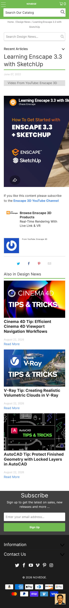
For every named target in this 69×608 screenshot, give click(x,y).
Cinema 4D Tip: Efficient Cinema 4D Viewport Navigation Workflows (27, 326)
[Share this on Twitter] (18, 263)
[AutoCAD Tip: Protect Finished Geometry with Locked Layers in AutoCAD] (34, 431)
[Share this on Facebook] (29, 263)
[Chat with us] (60, 599)
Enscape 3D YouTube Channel (36, 201)
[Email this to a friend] (49, 263)
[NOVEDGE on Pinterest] (45, 565)
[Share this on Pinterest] (39, 263)
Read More (12, 344)
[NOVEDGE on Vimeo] (38, 565)
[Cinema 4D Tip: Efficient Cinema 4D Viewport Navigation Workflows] (34, 299)
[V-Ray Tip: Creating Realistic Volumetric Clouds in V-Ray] (34, 368)
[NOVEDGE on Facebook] (24, 565)
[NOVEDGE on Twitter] (17, 565)
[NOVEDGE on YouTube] (31, 565)
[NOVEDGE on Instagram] (51, 565)
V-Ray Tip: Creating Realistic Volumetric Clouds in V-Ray (32, 393)
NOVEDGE (39, 577)
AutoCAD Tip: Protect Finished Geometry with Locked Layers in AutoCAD (34, 459)
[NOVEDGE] (31, 4)
